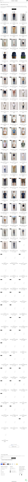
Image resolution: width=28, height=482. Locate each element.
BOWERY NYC (14, 123)
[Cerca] (2, 0)
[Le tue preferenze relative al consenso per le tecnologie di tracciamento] (26, 480)
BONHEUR (5, 275)
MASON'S (5, 161)
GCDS (23, 262)
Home (1, 2)
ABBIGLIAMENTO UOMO (6, 2)
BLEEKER (5, 338)
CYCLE (14, 401)
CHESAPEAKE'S (14, 47)
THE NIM (5, 22)
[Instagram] (21, 475)
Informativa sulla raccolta (14, 481)
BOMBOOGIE (4, 199)
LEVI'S (4, 110)
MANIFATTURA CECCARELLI (14, 60)
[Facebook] (19, 475)
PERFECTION (4, 47)
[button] (12, 12)
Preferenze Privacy (21, 471)
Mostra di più (14, 446)
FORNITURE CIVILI (23, 161)
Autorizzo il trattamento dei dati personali (7, 459)
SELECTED (5, 60)
